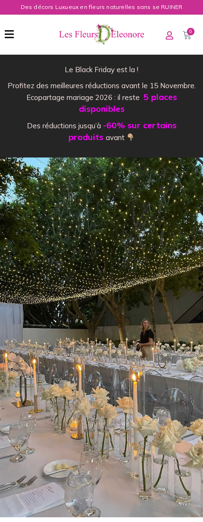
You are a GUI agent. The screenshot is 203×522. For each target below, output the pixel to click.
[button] (9, 34)
